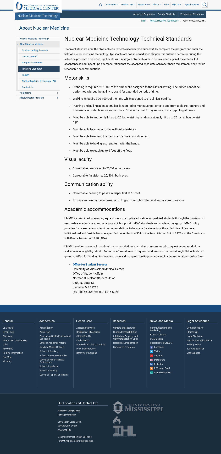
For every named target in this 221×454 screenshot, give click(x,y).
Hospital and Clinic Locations (90, 344)
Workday (7, 361)
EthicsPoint (192, 332)
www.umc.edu (64, 430)
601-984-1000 (85, 437)
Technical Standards (32, 68)
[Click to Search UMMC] (205, 5)
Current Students (166, 14)
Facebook (158, 347)
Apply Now (45, 332)
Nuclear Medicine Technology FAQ (39, 81)
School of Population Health (54, 375)
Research (143, 4)
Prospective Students (191, 14)
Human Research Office (125, 332)
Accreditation (46, 328)
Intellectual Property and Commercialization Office (125, 337)
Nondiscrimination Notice (199, 340)
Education (111, 4)
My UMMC (8, 349)
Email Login (8, 332)
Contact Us (27, 87)
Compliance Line (195, 328)
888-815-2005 (87, 441)
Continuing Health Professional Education (55, 337)
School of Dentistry (49, 351)
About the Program (143, 14)
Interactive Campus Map (15, 340)
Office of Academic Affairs (53, 343)
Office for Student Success (90, 264)
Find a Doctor (83, 340)
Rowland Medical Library (52, 347)
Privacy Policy (194, 344)
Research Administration (125, 343)
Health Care (127, 4)
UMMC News (156, 339)
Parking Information (13, 353)
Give (166, 4)
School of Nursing (48, 370)
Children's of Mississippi (88, 332)
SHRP (143, 21)
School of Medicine (49, 366)
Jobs (5, 344)
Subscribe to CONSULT (161, 343)
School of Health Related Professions (52, 361)
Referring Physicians (86, 353)
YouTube (158, 355)
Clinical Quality (83, 336)
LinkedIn (158, 364)
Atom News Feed (162, 372)
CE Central (8, 328)
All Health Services (85, 328)
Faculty (25, 75)
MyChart (176, 4)
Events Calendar (158, 334)
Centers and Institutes (124, 328)
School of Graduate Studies (53, 355)
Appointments (192, 4)
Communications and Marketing (161, 329)
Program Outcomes (32, 62)
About (156, 4)
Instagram (159, 360)
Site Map (7, 357)
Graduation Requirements (35, 50)
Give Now (7, 336)
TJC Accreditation (195, 349)
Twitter (157, 351)
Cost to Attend (29, 56)
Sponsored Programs (124, 347)
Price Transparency (86, 349)
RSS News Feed (161, 368)
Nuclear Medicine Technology (37, 15)
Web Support (193, 353)
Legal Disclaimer (195, 336)
